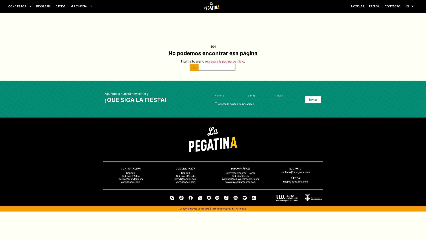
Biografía (43, 6)
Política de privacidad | (223, 209)
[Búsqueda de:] (213, 67)
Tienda (61, 6)
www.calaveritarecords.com (240, 181)
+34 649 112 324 (131, 175)
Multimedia (79, 6)
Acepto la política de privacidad (236, 104)
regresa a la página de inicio (224, 61)
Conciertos (17, 6)
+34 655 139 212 (240, 175)
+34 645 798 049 (185, 175)
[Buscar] (194, 67)
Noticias (357, 6)
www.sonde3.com (130, 181)
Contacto (392, 6)
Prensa (374, 6)
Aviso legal (241, 209)
